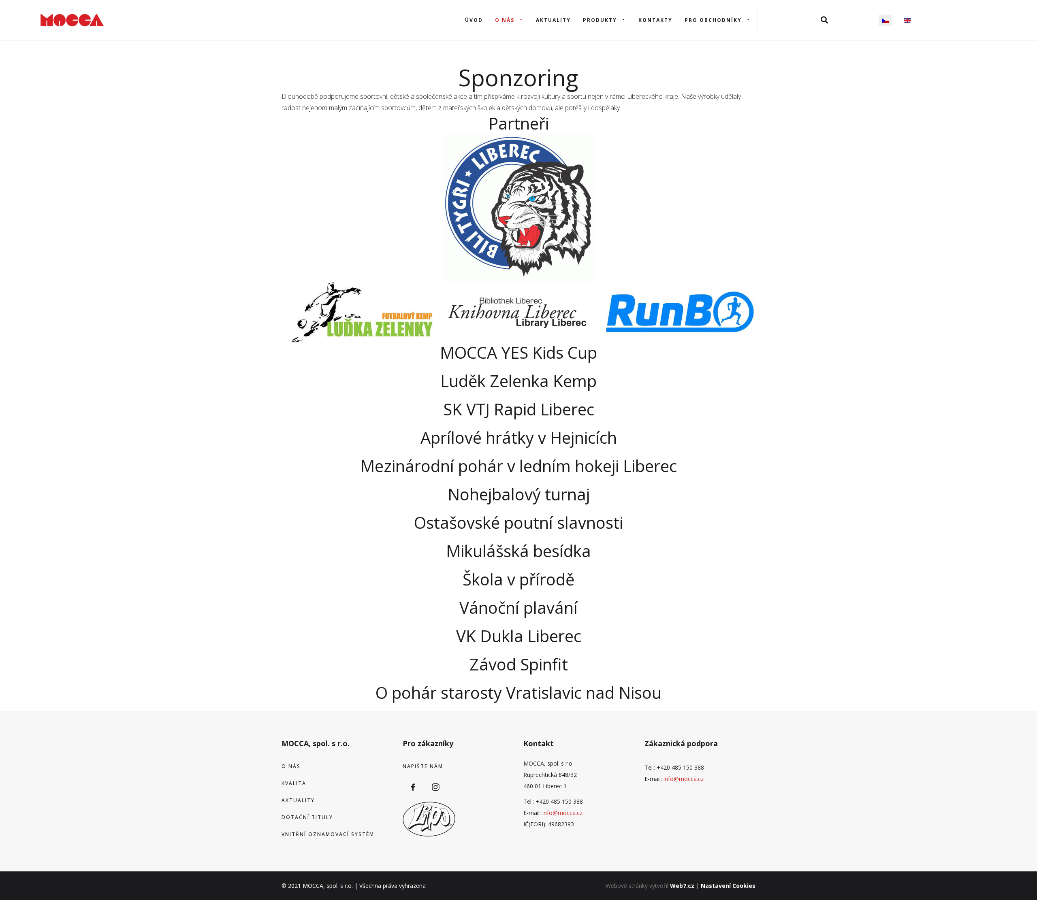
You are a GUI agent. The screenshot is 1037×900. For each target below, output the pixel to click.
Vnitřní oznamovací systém (328, 834)
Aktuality (553, 20)
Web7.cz (682, 885)
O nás (504, 20)
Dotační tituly (307, 817)
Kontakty (655, 20)
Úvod (474, 20)
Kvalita (294, 783)
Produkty (600, 20)
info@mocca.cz (562, 813)
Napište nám (423, 766)
